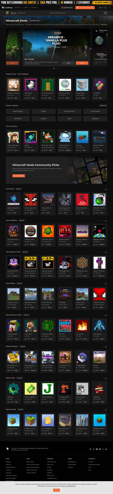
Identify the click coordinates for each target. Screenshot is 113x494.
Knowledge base (72, 461)
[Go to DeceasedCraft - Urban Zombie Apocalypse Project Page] (30, 361)
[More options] (109, 7)
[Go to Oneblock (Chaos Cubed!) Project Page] (13, 424)
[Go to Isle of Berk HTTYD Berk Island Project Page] (65, 424)
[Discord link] (100, 449)
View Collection (77, 63)
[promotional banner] (56, 2)
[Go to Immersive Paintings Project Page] (13, 88)
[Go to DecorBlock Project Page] (99, 88)
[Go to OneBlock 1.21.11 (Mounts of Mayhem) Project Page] (30, 424)
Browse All (21, 13)
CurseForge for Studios (94, 464)
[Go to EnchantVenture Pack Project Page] (13, 266)
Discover (14, 13)
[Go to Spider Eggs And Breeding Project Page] (65, 203)
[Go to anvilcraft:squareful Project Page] (30, 266)
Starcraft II (8, 472)
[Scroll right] (105, 189)
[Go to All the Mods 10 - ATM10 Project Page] (13, 361)
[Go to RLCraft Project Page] (99, 361)
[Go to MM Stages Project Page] (65, 298)
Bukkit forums (50, 475)
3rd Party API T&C (31, 472)
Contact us (70, 467)
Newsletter (50, 470)
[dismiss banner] (110, 2)
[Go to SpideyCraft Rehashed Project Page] (99, 298)
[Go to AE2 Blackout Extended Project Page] (82, 266)
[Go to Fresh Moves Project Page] (30, 329)
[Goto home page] (7, 7)
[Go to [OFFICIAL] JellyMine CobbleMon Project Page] (48, 235)
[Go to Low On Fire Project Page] (82, 329)
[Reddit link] (106, 449)
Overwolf (90, 461)
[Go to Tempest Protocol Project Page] (65, 141)
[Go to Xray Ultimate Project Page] (99, 329)
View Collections (19, 175)
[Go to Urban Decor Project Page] (30, 88)
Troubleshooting (72, 464)
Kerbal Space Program (11, 475)
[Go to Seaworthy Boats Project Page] (99, 141)
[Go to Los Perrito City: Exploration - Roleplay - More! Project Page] (82, 424)
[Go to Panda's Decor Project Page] (82, 88)
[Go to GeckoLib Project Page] (13, 392)
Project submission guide (33, 464)
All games (8, 461)
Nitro (89, 470)
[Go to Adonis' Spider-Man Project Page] (30, 203)
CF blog (49, 467)
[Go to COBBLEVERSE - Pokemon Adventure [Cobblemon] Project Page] (82, 361)
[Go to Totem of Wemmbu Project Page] (99, 266)
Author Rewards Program (33, 467)
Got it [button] (56, 490)
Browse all (103, 105)
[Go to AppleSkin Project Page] (99, 392)
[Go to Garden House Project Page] (82, 298)
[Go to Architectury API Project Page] (65, 392)
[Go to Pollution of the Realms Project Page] (99, 203)
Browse (17, 7)
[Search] (105, 13)
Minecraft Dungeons (11, 478)
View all (18, 189)
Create (25, 7)
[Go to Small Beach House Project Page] (30, 298)
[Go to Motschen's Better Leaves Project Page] (48, 329)
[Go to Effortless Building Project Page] (65, 88)
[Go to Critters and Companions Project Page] (13, 141)
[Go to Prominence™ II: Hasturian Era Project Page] (65, 361)
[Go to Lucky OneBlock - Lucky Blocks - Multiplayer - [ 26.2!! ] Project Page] (48, 424)
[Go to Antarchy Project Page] (82, 141)
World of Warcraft (10, 467)
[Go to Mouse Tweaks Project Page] (82, 392)
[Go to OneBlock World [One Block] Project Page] (99, 424)
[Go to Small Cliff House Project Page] (48, 298)
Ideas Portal (50, 464)
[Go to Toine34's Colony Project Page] (30, 235)
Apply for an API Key (32, 470)
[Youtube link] (97, 449)
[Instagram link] (90, 449)
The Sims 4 (8, 470)
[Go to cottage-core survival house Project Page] (13, 298)
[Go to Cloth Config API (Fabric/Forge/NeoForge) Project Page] (30, 392)
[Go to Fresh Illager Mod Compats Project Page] (65, 266)
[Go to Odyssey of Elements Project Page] (82, 235)
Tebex (89, 467)
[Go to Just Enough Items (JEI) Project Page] (48, 392)
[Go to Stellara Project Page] (30, 141)
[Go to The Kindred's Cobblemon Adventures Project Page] (13, 235)
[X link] (103, 449)
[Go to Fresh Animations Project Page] (13, 329)
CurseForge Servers (52, 478)
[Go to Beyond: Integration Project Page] (13, 203)
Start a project (30, 461)
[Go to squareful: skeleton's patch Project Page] (48, 266)
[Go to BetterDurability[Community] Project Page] (82, 203)
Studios (33, 7)
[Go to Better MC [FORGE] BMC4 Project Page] (48, 361)
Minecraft (8, 464)
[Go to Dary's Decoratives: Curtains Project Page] (48, 88)
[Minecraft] (7, 13)
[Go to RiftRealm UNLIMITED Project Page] (99, 235)
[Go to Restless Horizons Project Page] (65, 235)
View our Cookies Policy (68, 486)
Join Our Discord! (51, 461)
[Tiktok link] (94, 449)
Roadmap (49, 472)
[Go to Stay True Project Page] (65, 329)
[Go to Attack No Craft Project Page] (48, 203)
